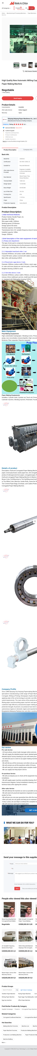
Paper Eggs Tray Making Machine (26, 997)
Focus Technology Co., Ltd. (22, 1049)
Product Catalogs (27, 990)
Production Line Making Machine (12, 1035)
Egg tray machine (6, 1000)
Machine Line (25, 1026)
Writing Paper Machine (8, 997)
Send (17, 888)
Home (3, 13)
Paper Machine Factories (10, 1030)
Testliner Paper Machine (8, 993)
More (3, 1042)
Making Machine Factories (10, 1026)
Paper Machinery (32, 13)
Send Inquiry (18, 98)
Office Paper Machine (24, 1000)
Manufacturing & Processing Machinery (16, 13)
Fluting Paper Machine (24, 993)
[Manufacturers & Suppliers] (19, 3)
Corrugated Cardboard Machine (12, 1017)
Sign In (4, 141)
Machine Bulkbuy (8, 1039)
